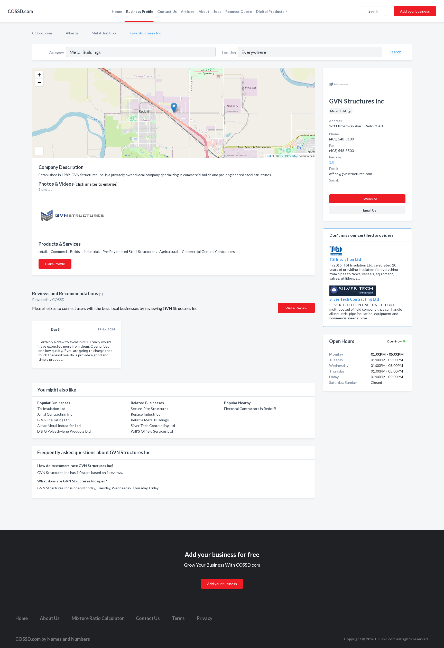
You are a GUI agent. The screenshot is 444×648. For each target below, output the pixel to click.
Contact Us (167, 11)
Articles (188, 11)
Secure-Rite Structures (149, 408)
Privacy (204, 618)
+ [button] (39, 75)
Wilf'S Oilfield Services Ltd (152, 431)
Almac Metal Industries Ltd (59, 425)
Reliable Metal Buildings (150, 420)
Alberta (72, 33)
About (204, 11)
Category (56, 52)
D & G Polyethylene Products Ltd (64, 431)
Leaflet (269, 156)
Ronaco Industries (145, 414)
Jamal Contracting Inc (54, 414)
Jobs (217, 11)
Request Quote (238, 11)
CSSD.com (20, 11)
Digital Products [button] (270, 11)
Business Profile (139, 11)
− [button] (39, 82)
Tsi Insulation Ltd (51, 408)
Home (117, 11)
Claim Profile (55, 264)
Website (370, 199)
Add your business (415, 11)
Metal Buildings (104, 33)
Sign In (374, 11)
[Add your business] (222, 577)
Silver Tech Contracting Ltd (153, 425)
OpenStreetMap (288, 156)
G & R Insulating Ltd (53, 420)
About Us (50, 618)
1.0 (332, 162)
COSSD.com (42, 33)
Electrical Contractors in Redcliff (250, 408)
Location (229, 52)
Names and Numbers (68, 639)
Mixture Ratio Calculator (98, 618)
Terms (178, 618)
